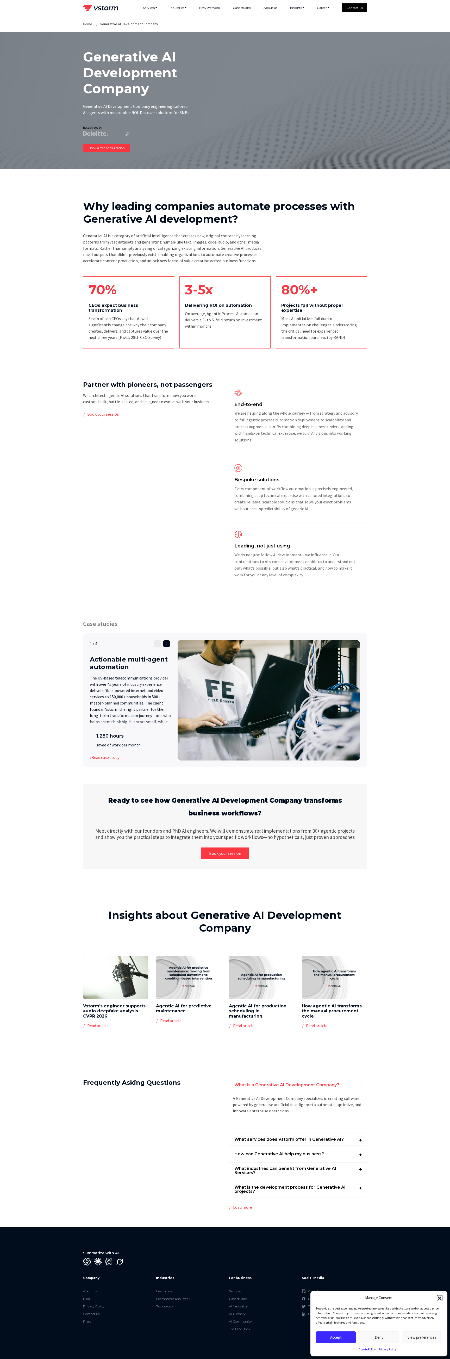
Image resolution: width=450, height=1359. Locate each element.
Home (87, 24)
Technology (164, 1306)
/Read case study (104, 757)
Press (87, 1321)
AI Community (240, 1321)
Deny (379, 1337)
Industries (177, 8)
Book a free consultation (107, 148)
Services (149, 8)
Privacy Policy (387, 1349)
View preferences (422, 1337)
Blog (86, 1299)
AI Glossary (237, 1314)
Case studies (242, 8)
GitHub (313, 1291)
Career (322, 8)
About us (270, 8)
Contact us (354, 8)
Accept (336, 1337)
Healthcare (164, 1291)
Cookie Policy (367, 1349)
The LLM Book (239, 1329)
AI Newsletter (239, 1306)
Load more (242, 1207)
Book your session (103, 414)
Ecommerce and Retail (173, 1299)
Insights (296, 8)
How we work (209, 8)
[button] (439, 1297)
